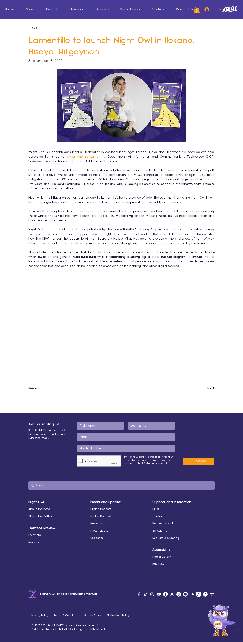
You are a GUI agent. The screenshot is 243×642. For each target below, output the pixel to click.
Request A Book (163, 523)
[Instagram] (152, 594)
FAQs (155, 509)
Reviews (33, 542)
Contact (158, 516)
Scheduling (159, 531)
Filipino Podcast (100, 509)
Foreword (34, 535)
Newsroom (97, 523)
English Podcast (100, 516)
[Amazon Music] (172, 594)
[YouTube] (158, 594)
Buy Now (158, 564)
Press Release (99, 531)
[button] (41, 28)
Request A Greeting (165, 538)
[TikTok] (145, 594)
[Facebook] (138, 594)
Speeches (96, 538)
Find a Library (161, 557)
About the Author (40, 516)
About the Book (39, 509)
